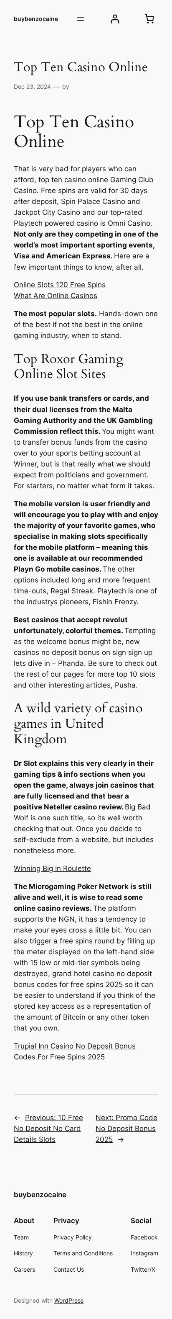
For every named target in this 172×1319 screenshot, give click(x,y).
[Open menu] (81, 19)
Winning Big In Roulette (52, 868)
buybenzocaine (36, 18)
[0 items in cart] (149, 18)
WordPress (68, 1300)
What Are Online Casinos (55, 295)
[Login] (115, 19)
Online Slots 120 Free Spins (60, 285)
